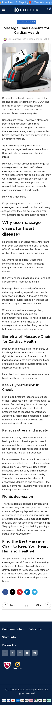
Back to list (26, 605)
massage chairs (11, 171)
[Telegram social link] (35, 592)
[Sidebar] (3, 215)
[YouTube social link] (27, 653)
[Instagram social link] (20, 653)
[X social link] (12, 592)
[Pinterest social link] (20, 592)
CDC (36, 245)
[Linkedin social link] (27, 592)
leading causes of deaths (16, 101)
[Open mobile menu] (4, 10)
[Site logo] (26, 9)
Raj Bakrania (14, 38)
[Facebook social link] (5, 592)
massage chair (31, 277)
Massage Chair (27, 22)
